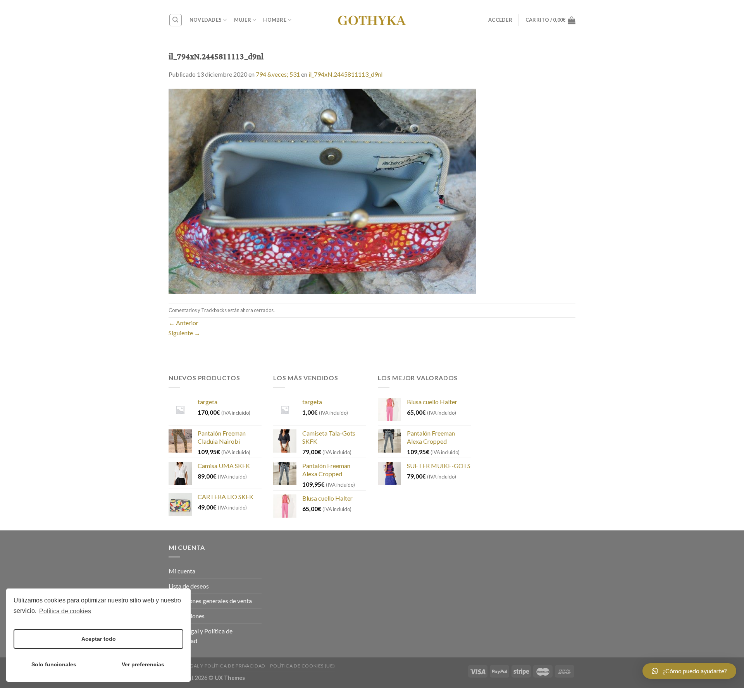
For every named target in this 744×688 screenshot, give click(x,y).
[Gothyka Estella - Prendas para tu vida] (372, 19)
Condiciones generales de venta (210, 600)
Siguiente (184, 332)
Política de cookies (65, 611)
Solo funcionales (53, 664)
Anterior (183, 322)
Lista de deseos (189, 586)
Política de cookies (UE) (302, 666)
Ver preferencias (143, 664)
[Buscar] (175, 20)
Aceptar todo (98, 639)
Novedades (205, 20)
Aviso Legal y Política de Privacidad (200, 636)
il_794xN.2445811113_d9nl (345, 74)
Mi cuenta (182, 571)
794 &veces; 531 (278, 74)
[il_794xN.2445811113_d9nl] (322, 190)
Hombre (274, 20)
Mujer (242, 20)
